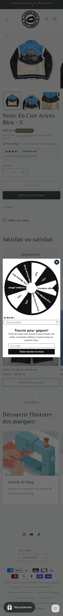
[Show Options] (56, 322)
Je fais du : (9, 317)
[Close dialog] (56, 262)
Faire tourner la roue (32, 351)
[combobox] (30, 322)
